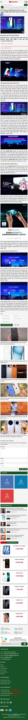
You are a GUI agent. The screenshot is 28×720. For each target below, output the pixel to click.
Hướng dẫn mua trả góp (5, 681)
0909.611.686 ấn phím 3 (18, 693)
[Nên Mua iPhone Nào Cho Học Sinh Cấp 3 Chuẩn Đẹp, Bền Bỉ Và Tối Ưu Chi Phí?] (14, 390)
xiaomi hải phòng (6, 321)
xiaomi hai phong (17, 318)
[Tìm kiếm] (26, 5)
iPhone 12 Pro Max (19, 559)
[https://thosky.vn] (13, 1)
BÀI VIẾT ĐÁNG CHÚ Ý (7, 505)
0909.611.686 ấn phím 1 (14, 690)
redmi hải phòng (5, 316)
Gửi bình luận (23, 469)
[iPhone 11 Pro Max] (6, 590)
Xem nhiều (4, 472)
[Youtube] (10, 702)
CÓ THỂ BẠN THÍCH (12, 542)
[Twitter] (1, 702)
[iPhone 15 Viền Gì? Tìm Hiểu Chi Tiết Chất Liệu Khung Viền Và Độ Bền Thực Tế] (14, 353)
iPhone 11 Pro (19, 600)
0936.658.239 (13, 695)
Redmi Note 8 (16, 316)
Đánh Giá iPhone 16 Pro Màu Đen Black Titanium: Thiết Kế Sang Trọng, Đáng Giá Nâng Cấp (17, 510)
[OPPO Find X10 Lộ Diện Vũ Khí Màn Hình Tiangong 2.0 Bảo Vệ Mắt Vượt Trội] (14, 408)
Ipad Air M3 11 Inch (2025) (19, 545)
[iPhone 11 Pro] (6, 604)
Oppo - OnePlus (3, 672)
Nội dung (2, 446)
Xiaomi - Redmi (3, 668)
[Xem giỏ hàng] (25, 2)
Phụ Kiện (2, 673)
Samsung (2, 666)
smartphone (3, 41)
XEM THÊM (16, 325)
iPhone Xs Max (19, 613)
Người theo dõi (21, 483)
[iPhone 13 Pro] (6, 577)
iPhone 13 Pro (19, 573)
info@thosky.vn (7, 659)
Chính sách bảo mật (4, 683)
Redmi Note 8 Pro (6, 318)
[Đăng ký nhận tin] (24, 643)
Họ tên (2, 458)
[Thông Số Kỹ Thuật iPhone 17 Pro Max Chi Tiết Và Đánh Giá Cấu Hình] (14, 371)
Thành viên (7, 483)
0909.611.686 (8, 657)
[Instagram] (7, 702)
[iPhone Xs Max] (6, 617)
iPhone (2, 664)
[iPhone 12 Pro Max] (6, 563)
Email (1, 463)
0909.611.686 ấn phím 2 (15, 691)
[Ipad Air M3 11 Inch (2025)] (6, 550)
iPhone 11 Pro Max (19, 586)
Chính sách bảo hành (5, 680)
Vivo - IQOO (3, 670)
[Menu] (1, 1)
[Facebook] (4, 702)
